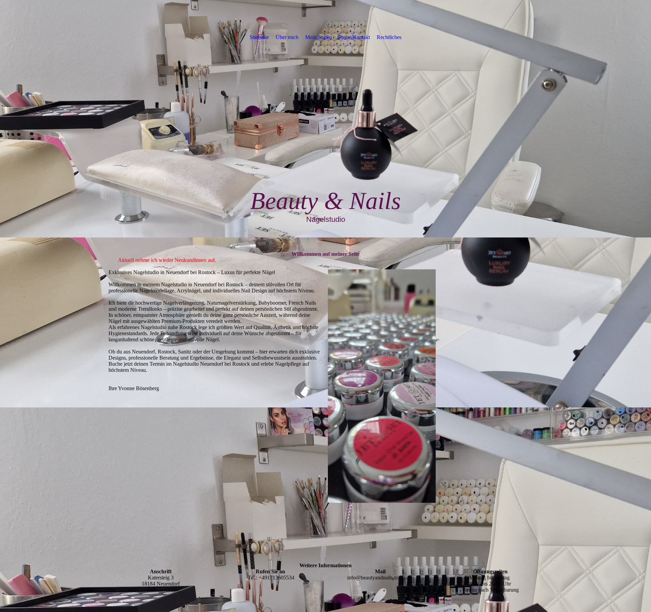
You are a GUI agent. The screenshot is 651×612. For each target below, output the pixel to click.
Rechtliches (389, 37)
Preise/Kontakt (354, 37)
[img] (325, 118)
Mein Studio (318, 37)
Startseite (259, 37)
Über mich (287, 37)
